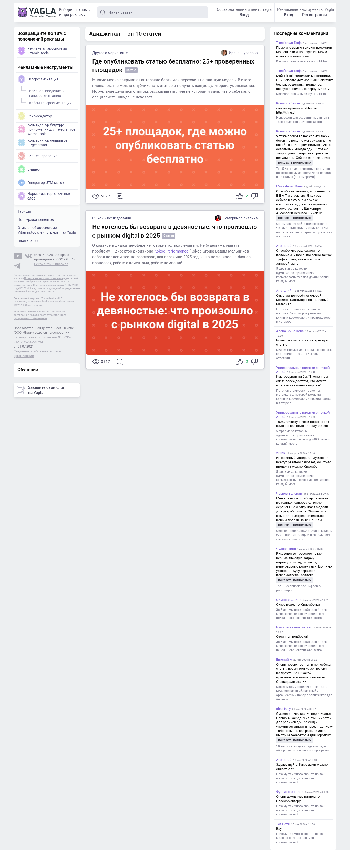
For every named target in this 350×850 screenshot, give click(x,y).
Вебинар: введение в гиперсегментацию (46, 93)
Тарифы (24, 211)
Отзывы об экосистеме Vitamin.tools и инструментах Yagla (47, 230)
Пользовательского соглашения (43, 278)
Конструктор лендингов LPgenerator (47, 142)
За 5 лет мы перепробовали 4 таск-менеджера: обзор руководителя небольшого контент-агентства (301, 614)
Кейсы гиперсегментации (50, 103)
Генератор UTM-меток (45, 183)
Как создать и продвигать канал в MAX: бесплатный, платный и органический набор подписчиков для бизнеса (304, 693)
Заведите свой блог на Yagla (46, 390)
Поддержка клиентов (36, 219)
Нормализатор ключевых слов (49, 196)
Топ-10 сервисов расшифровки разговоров (298, 588)
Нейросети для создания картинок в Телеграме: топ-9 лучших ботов (303, 119)
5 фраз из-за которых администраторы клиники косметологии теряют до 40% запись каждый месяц (303, 275)
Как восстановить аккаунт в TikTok (301, 61)
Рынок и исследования (111, 218)
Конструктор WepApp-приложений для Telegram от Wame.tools (51, 128)
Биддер (33, 169)
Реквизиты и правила (51, 264)
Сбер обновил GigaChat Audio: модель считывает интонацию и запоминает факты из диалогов (304, 535)
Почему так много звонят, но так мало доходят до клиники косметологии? (300, 778)
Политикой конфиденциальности (34, 291)
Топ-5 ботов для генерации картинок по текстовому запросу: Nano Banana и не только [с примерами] (303, 173)
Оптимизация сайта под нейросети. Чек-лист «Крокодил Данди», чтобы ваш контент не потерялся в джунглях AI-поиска (304, 230)
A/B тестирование (42, 156)
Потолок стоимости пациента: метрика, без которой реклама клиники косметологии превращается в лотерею (304, 316)
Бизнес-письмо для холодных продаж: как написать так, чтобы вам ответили (304, 354)
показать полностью (294, 162)
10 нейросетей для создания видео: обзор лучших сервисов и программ (302, 748)
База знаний (28, 240)
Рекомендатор (39, 116)
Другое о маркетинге (110, 53)
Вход (244, 14)
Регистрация (314, 14)
